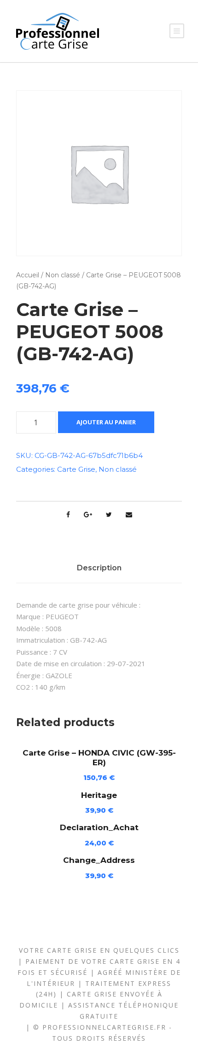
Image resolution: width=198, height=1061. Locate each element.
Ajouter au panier (106, 422)
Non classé (62, 275)
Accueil (27, 275)
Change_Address (99, 860)
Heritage (99, 795)
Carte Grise (76, 469)
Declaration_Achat (99, 827)
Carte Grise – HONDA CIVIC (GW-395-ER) (99, 757)
